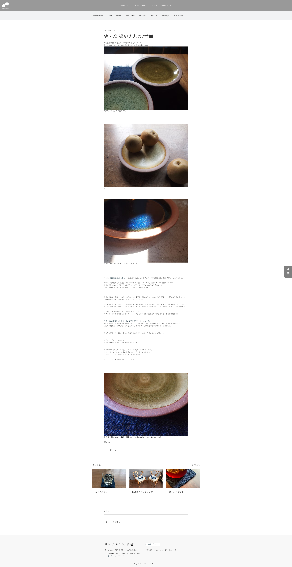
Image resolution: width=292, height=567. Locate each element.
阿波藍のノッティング (142, 492)
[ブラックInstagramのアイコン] (132, 544)
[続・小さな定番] (183, 478)
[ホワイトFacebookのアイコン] (288, 269)
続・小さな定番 (176, 492)
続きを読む (178, 16)
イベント (154, 16)
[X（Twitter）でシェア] (110, 450)
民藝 (110, 16)
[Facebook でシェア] (105, 450)
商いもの (142, 16)
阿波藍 (118, 16)
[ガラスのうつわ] (109, 478)
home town (130, 16)
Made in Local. (98, 16)
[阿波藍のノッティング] (146, 478)
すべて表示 (196, 465)
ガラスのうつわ (102, 492)
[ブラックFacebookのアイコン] (128, 544)
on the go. (166, 16)
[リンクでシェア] (116, 450)
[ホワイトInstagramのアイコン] (288, 273)
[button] (197, 16)
